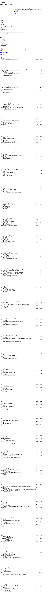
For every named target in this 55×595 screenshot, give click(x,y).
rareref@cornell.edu (16, 13)
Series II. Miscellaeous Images (4, 52)
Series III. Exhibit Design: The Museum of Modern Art (7, 53)
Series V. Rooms (2, 54)
